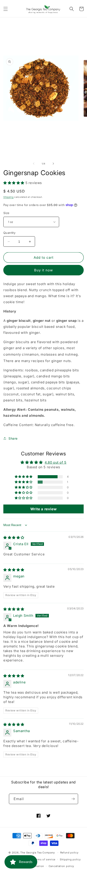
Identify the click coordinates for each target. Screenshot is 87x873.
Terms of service (44, 859)
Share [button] (13, 438)
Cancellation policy (61, 866)
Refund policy (69, 852)
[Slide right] (53, 163)
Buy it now (43, 270)
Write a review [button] (43, 509)
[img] (13, 537)
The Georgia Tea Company (37, 852)
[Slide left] (34, 163)
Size (6, 213)
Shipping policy (70, 859)
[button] (5, 9)
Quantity (9, 232)
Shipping (8, 197)
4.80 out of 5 (55, 462)
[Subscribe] (73, 799)
